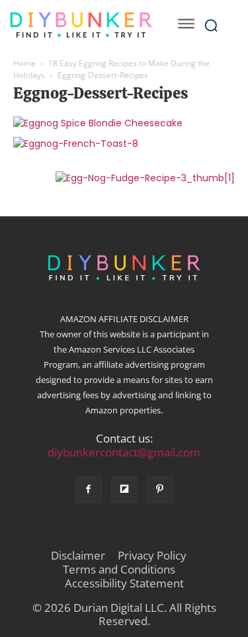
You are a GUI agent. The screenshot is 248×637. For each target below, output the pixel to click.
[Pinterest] (160, 489)
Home (24, 63)
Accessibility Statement (124, 583)
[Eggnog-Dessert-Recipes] (98, 123)
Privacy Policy (152, 556)
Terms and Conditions (119, 569)
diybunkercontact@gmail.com (124, 452)
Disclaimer (78, 556)
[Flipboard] (124, 489)
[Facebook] (88, 489)
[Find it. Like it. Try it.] (81, 25)
